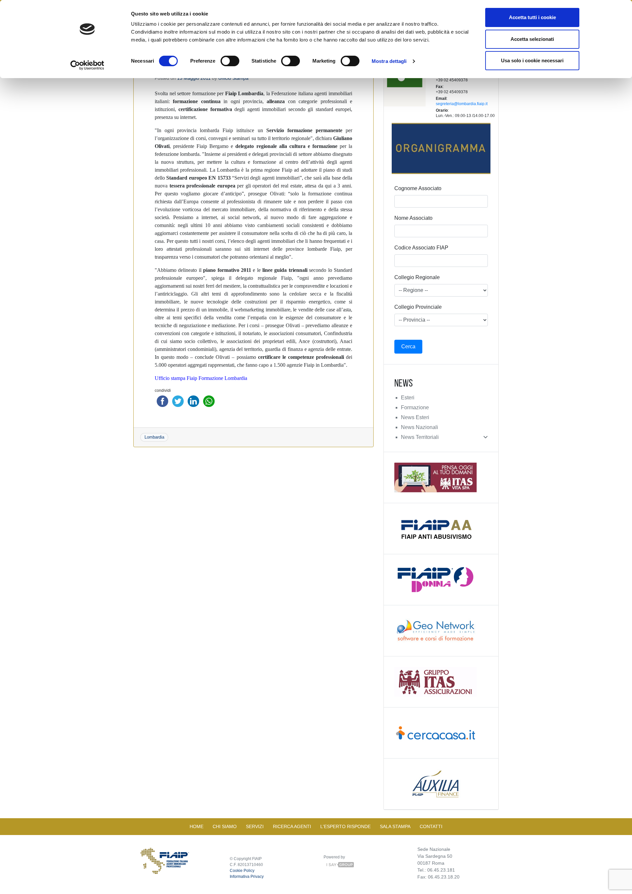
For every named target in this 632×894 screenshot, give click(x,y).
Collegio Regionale (417, 277)
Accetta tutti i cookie (532, 17)
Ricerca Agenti (292, 826)
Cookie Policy (242, 870)
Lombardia (154, 437)
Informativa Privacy (247, 876)
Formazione (415, 407)
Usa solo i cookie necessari (532, 60)
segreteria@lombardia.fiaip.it (461, 103)
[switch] (230, 61)
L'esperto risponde (345, 826)
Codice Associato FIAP (421, 247)
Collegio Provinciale (418, 307)
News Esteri (415, 417)
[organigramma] (441, 148)
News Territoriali (420, 437)
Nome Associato (413, 218)
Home (196, 826)
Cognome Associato (417, 188)
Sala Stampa (395, 826)
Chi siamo (225, 826)
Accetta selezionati (532, 39)
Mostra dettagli (389, 61)
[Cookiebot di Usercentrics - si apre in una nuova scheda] (87, 65)
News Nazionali (419, 427)
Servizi (255, 826)
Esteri (407, 397)
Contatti (431, 826)
